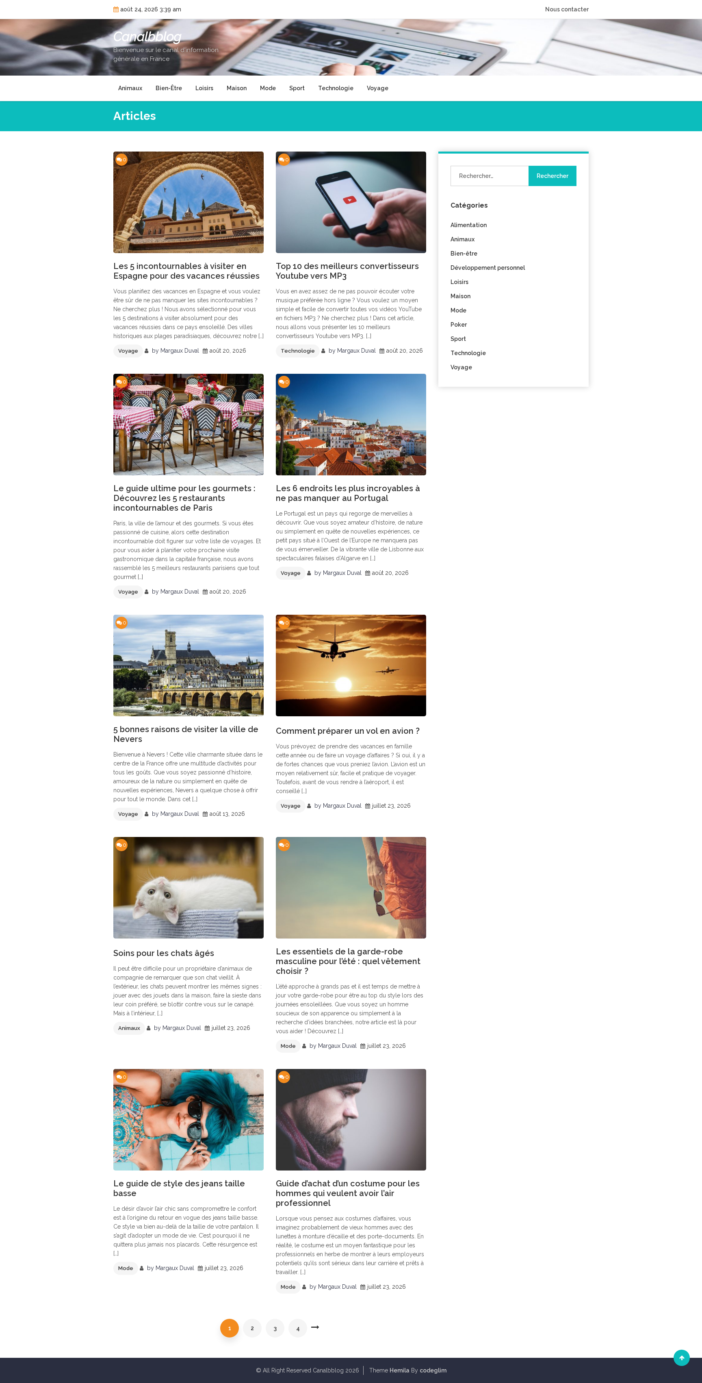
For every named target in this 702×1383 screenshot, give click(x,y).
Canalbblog (147, 36)
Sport (297, 88)
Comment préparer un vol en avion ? (348, 731)
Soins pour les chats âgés (163, 953)
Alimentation (469, 225)
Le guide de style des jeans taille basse (179, 1188)
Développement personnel (488, 267)
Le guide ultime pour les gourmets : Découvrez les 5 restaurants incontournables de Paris (184, 498)
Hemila (400, 1370)
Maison (237, 88)
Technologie (335, 88)
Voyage (377, 88)
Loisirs (204, 88)
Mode (268, 88)
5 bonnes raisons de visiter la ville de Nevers (185, 734)
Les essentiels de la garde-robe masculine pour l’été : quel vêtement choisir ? (348, 961)
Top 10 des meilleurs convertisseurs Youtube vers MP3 (347, 271)
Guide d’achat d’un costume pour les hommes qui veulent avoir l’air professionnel (348, 1193)
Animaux (130, 88)
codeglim (433, 1370)
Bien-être (169, 88)
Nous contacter (567, 9)
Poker (459, 324)
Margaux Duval (179, 350)
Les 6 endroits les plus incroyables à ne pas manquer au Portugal (348, 493)
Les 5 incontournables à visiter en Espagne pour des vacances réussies (186, 271)
